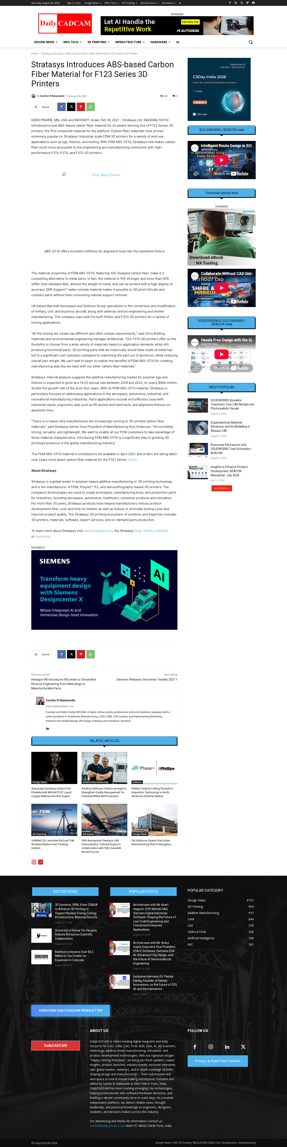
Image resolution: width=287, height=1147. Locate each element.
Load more (220, 488)
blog (138, 531)
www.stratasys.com (98, 531)
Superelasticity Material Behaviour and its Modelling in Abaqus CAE (230, 426)
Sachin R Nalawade (52, 95)
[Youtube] (253, 3)
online (132, 460)
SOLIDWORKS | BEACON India (221, 130)
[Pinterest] (81, 107)
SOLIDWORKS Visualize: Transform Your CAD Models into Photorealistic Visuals (232, 404)
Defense (137, 782)
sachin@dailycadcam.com (107, 1126)
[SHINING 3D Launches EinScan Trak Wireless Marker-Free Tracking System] (54, 820)
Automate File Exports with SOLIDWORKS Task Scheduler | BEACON (231, 449)
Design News (40, 782)
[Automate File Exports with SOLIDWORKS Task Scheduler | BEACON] (198, 450)
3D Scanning (39, 834)
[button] (251, 42)
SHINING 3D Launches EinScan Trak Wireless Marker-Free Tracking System (52, 844)
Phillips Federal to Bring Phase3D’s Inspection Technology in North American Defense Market (152, 792)
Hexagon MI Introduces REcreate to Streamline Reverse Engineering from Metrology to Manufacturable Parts (63, 684)
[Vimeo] (247, 3)
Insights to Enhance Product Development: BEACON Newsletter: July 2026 (229, 471)
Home (35, 53)
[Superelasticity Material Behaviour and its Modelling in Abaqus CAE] (198, 428)
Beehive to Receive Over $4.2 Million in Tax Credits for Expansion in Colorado (74, 956)
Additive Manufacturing (95, 782)
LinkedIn (161, 531)
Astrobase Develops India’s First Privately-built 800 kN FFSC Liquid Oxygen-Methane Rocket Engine (51, 792)
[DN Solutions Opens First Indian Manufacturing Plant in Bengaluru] (155, 820)
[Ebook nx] (222, 236)
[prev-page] (34, 862)
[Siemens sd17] (104, 590)
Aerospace (88, 834)
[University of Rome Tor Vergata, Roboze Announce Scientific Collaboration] (41, 935)
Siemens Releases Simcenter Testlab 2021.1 (147, 679)
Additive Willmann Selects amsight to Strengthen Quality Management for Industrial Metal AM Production (104, 792)
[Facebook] (230, 3)
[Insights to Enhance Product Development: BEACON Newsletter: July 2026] (198, 472)
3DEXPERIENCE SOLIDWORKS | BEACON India (222, 322)
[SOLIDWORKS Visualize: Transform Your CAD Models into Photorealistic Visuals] (198, 405)
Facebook (42, 536)
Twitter (148, 531)
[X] (241, 3)
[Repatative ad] (177, 25)
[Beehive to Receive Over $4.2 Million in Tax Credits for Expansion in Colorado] (41, 957)
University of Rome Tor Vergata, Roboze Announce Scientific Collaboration (76, 934)
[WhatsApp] (90, 107)
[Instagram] (235, 3)
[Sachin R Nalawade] (34, 96)
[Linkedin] (47, 727)
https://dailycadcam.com (59, 706)
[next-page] (40, 862)
